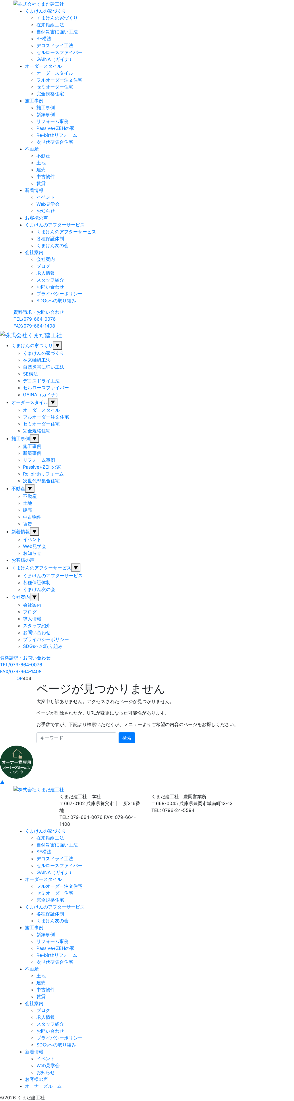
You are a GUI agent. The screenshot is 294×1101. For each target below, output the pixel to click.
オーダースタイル (43, 66)
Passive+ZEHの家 (55, 128)
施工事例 (34, 100)
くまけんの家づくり (45, 11)
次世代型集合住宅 (54, 142)
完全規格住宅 (50, 94)
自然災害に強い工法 (57, 31)
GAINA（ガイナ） (55, 59)
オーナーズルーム (43, 1086)
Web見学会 (48, 204)
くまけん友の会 (52, 245)
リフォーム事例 (52, 121)
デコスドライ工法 (54, 45)
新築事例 (45, 114)
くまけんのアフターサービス (55, 225)
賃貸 (41, 183)
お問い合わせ (50, 287)
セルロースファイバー (59, 52)
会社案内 (34, 252)
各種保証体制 (50, 238)
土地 (41, 162)
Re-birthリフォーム (56, 135)
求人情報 (45, 273)
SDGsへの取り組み (56, 300)
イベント (45, 197)
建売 (41, 169)
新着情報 (34, 190)
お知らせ (45, 211)
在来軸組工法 (50, 25)
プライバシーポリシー (59, 294)
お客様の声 (36, 218)
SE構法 (43, 38)
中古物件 (45, 176)
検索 (126, 738)
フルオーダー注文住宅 (59, 80)
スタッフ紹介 (50, 280)
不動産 (32, 149)
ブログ (43, 266)
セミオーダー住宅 (54, 87)
